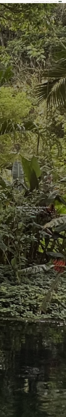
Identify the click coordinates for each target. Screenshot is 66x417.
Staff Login (56, 1)
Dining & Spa (47, 1)
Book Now (60, 1)
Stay (32, 1)
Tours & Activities (42, 1)
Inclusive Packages (36, 1)
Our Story (51, 1)
